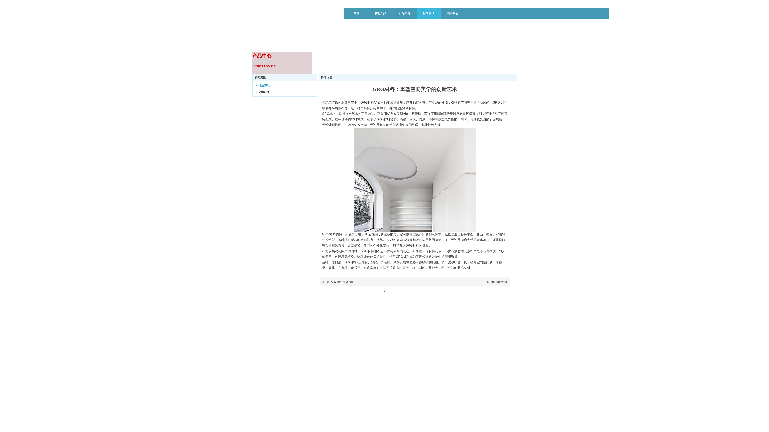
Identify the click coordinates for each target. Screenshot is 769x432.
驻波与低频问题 (499, 281)
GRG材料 (367, 102)
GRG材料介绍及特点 (342, 281)
